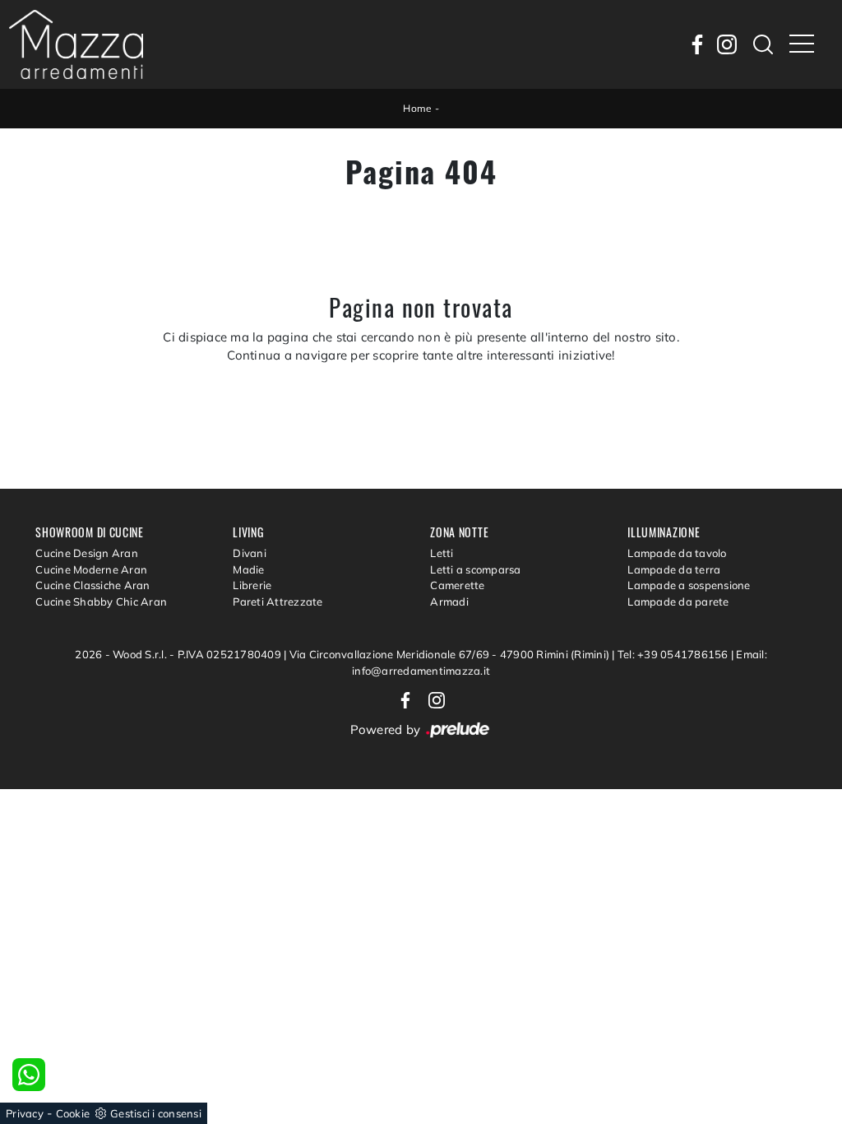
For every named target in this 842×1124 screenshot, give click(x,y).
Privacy (25, 1113)
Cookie (73, 1113)
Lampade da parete (678, 601)
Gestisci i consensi (155, 1113)
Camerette (457, 585)
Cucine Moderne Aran (91, 569)
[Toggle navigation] (801, 44)
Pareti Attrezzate (277, 601)
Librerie (252, 585)
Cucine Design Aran (86, 553)
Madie (248, 569)
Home (417, 108)
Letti (441, 553)
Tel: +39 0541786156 (674, 654)
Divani (249, 553)
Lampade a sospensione (688, 585)
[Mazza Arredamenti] (76, 44)
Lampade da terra (673, 569)
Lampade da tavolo (676, 553)
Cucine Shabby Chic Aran (101, 601)
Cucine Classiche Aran (92, 585)
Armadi (449, 601)
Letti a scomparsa (475, 569)
